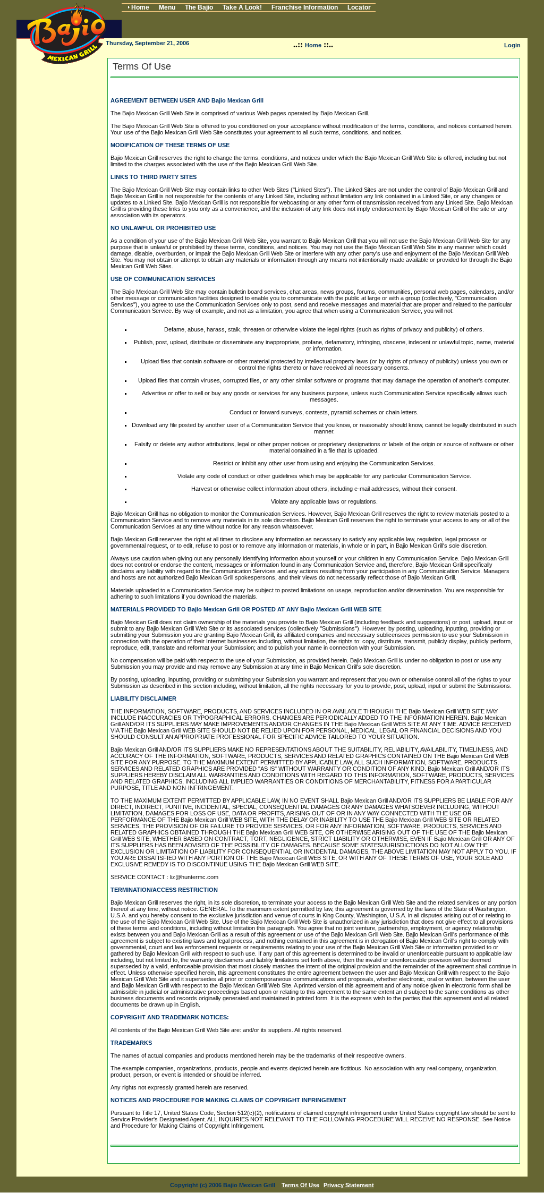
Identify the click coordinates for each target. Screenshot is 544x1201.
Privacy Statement (349, 1185)
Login (512, 45)
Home (313, 45)
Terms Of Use (300, 1185)
